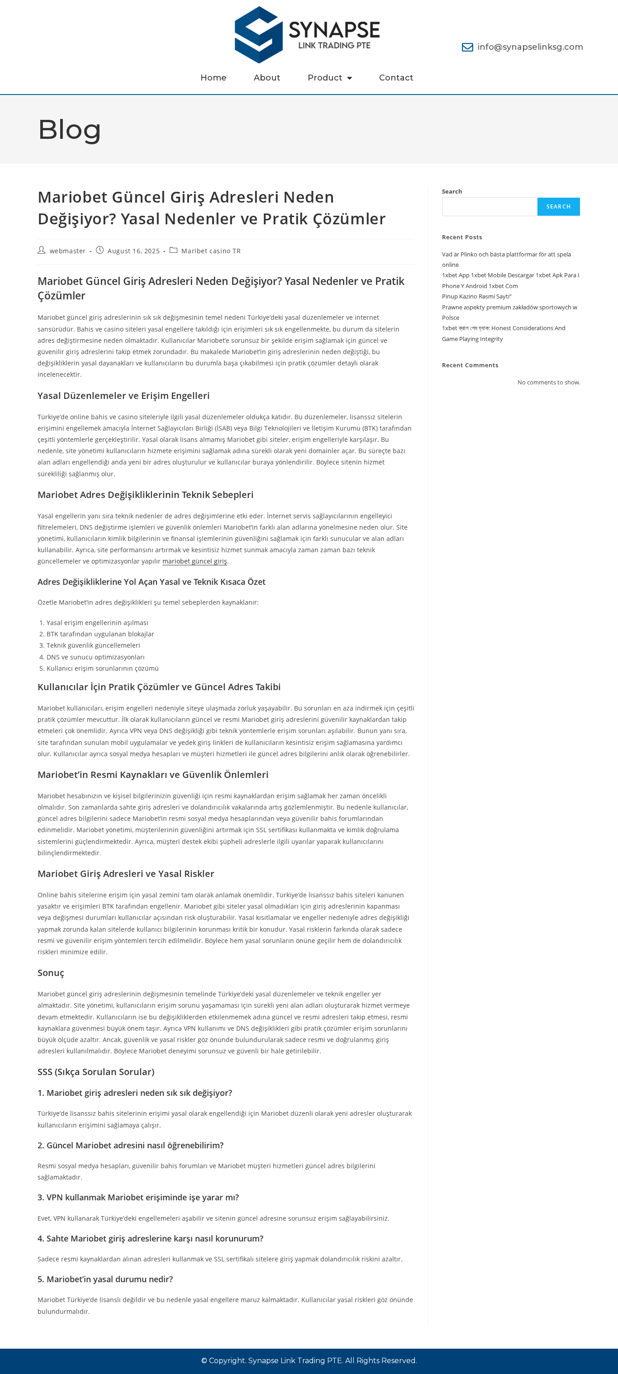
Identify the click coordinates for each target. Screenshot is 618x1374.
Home (213, 78)
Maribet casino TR (211, 250)
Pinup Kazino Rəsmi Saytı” (477, 296)
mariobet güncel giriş (194, 561)
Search (452, 191)
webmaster (68, 250)
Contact (396, 78)
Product (325, 78)
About (267, 78)
